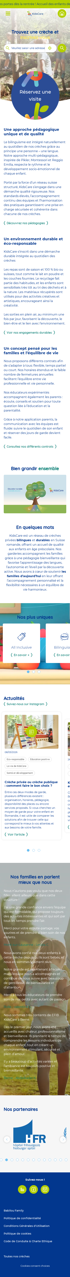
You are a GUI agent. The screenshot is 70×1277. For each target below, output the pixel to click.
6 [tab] (22, 1160)
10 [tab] (44, 1160)
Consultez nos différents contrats (30, 446)
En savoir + (21, 655)
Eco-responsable (15, 759)
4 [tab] (12, 1160)
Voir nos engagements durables (29, 332)
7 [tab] (28, 1160)
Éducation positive (40, 759)
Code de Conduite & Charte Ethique (28, 1241)
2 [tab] (33, 671)
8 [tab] (33, 1160)
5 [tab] (17, 1160)
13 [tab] (60, 1160)
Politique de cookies (17, 1233)
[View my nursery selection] (62, 13)
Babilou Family (14, 1210)
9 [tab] (39, 1160)
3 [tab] (39, 671)
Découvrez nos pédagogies (26, 223)
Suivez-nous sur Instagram (25, 704)
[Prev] (7, 1139)
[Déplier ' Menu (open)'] (8, 13)
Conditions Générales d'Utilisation (27, 1226)
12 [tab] (55, 1160)
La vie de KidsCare (16, 766)
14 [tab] (66, 1160)
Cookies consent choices (35, 1265)
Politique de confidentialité (22, 1218)
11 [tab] (50, 1160)
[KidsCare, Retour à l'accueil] (35, 13)
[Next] (63, 1139)
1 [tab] (28, 671)
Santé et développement (20, 773)
